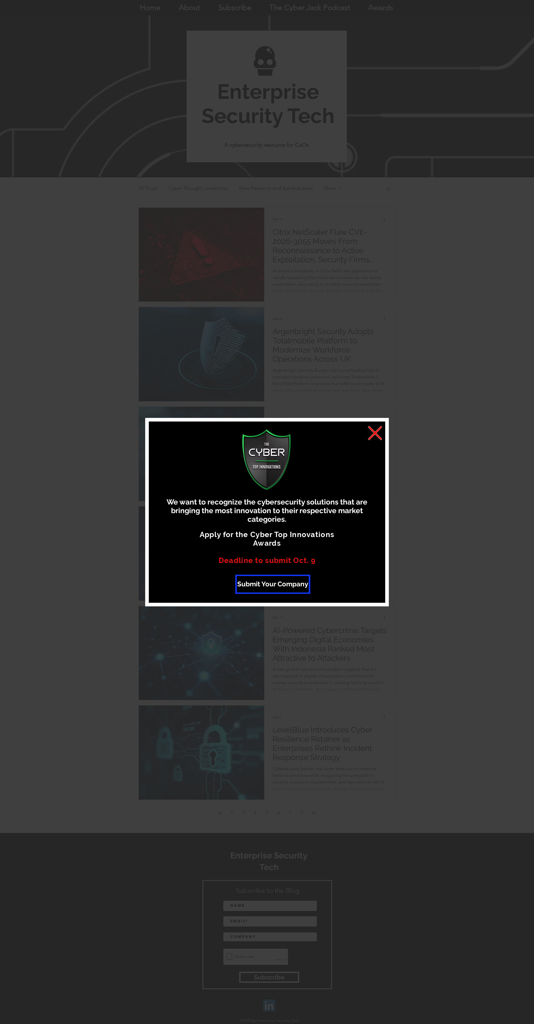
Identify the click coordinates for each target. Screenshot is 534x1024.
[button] (375, 433)
